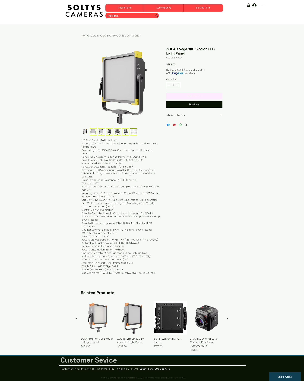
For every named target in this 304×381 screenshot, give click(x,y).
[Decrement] (169, 85)
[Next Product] (228, 318)
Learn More (190, 73)
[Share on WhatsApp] (180, 125)
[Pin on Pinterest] (174, 125)
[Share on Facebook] (168, 125)
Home (85, 35)
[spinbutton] (173, 85)
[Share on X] (186, 125)
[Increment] (178, 85)
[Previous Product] (76, 318)
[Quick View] (97, 318)
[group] (152, 326)
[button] (248, 5)
